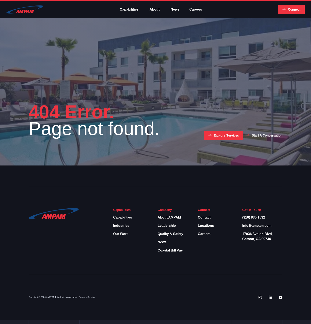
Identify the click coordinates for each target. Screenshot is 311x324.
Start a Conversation (267, 135)
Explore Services (226, 135)
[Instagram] (260, 297)
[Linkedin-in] (270, 297)
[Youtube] (280, 297)
